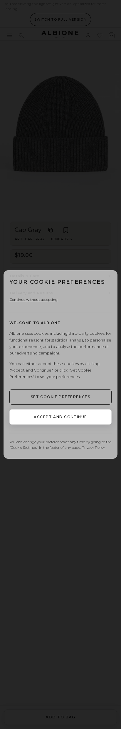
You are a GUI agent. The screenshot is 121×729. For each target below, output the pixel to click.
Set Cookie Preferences (60, 397)
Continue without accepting (33, 299)
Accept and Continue (60, 417)
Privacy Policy (93, 447)
